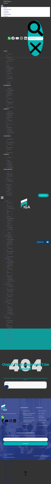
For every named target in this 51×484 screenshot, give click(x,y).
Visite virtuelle (8, 82)
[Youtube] (17, 38)
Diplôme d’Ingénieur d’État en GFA (9, 94)
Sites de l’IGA (9, 74)
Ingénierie (6, 109)
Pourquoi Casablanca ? (10, 78)
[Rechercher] (6, 386)
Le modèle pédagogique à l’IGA (10, 464)
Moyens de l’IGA (9, 70)
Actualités (6, 11)
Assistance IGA (40, 241)
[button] (2, 6)
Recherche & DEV (7, 9)
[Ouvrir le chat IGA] (47, 242)
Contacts (6, 3)
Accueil (5, 7)
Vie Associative (10, 173)
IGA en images (9, 187)
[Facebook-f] (2, 420)
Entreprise (6, 154)
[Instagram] (21, 38)
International (7, 136)
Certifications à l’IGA (10, 133)
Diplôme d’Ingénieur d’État (9, 117)
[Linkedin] (25, 38)
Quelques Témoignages (10, 166)
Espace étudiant (7, 1)
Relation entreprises (9, 163)
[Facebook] (13, 38)
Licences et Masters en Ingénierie (9, 124)
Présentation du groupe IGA (10, 61)
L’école (6, 201)
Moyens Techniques (9, 130)
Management (7, 85)
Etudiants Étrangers (9, 194)
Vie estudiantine (8, 169)
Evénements (6, 12)
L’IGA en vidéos (9, 190)
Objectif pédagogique (10, 89)
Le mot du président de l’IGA (10, 461)
